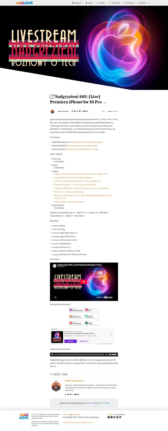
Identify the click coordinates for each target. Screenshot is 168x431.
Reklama (143, 3)
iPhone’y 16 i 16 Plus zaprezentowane (69, 192)
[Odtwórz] (52, 354)
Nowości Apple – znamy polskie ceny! (69, 201)
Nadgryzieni (57, 374)
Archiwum (129, 3)
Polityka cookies (86, 422)
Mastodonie (90, 403)
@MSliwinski (91, 145)
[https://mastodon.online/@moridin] (79, 111)
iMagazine (34, 414)
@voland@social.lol (74, 149)
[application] (84, 354)
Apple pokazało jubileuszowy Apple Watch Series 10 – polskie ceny (80, 174)
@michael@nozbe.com (75, 145)
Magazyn (78, 3)
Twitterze (103, 403)
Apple (90, 3)
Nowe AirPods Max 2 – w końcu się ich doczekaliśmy (75, 184)
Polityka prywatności (71, 422)
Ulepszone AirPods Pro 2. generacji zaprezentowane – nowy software (81, 188)
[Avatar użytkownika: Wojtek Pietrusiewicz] (56, 386)
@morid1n (98, 142)
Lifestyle (102, 3)
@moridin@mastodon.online (81, 142)
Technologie (115, 3)
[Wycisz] (110, 354)
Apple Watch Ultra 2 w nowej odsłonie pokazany (73, 177)
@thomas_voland (90, 149)
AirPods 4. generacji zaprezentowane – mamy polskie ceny (77, 181)
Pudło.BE (66, 415)
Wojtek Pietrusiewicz (63, 111)
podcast (65, 374)
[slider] (114, 354)
